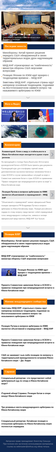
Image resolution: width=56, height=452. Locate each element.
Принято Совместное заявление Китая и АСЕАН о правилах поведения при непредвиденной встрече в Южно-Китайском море (27, 288)
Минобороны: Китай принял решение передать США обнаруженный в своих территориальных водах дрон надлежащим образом (27, 56)
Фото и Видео (12, 104)
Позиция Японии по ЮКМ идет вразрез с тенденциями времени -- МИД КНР (26, 76)
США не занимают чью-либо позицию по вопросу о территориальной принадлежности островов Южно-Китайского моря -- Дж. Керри (27, 358)
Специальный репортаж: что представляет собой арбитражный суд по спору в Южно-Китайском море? (26, 381)
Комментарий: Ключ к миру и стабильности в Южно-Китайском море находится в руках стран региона (25, 154)
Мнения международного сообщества (25, 301)
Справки (10, 371)
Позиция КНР (12, 234)
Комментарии (12, 144)
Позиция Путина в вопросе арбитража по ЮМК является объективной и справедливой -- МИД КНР (24, 195)
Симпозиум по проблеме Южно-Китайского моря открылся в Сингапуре (21, 39)
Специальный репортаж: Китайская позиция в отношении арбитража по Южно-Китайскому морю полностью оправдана (26, 424)
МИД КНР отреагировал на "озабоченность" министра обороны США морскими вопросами (27, 68)
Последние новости (15, 46)
